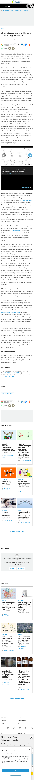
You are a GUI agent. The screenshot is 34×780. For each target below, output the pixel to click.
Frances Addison (8, 39)
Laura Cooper (26, 460)
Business (21, 600)
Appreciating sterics (6, 482)
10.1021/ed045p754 (7, 377)
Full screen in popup (2, 147)
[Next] (30, 155)
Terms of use (21, 733)
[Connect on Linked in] (14, 728)
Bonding (4, 390)
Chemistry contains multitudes (6, 513)
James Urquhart (5, 615)
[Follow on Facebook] (2, 728)
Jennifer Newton (6, 489)
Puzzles (26, 10)
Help (2, 733)
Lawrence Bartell (16, 230)
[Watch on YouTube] (26, 728)
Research (5, 442)
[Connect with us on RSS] (31, 728)
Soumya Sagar (9, 650)
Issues (19, 718)
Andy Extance (26, 616)
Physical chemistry (7, 393)
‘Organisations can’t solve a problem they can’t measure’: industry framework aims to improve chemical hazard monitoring (24, 677)
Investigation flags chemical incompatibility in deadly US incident (8, 674)
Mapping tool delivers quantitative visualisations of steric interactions (8, 447)
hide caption (25, 188)
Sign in (12, 568)
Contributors (22, 720)
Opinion (4, 479)
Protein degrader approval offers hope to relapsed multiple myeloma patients (24, 607)
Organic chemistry (15, 390)
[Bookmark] (13, 48)
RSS (18, 723)
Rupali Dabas (25, 522)
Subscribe (3, 718)
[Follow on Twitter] (8, 728)
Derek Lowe (8, 520)
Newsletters (6, 10)
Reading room (18, 10)
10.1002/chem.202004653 (12, 373)
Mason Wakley (26, 689)
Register (21, 568)
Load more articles (17, 531)
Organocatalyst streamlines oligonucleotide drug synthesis (24, 514)
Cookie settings (15, 775)
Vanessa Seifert (22, 490)
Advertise (3, 720)
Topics (3, 723)
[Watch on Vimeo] (20, 728)
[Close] (29, 749)
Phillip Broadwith (6, 683)
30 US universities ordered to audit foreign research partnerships (24, 639)
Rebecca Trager (22, 647)
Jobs (12, 10)
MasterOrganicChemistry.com (10, 312)
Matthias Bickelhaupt (26, 200)
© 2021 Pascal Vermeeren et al (15, 173)
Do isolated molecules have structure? (24, 483)
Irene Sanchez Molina (8, 456)
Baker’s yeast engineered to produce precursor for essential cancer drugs (8, 641)
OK (15, 770)
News (2, 29)
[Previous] (4, 155)
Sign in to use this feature (25, 41)
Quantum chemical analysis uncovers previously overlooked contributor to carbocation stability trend (24, 450)
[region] (15, 763)
